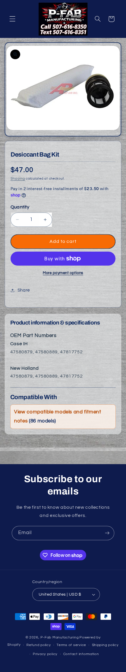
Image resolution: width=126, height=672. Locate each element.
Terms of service (71, 645)
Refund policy (38, 645)
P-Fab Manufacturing (59, 637)
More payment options (63, 273)
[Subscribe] (107, 533)
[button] (12, 19)
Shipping (18, 178)
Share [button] (24, 290)
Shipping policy (105, 645)
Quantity (20, 207)
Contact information (81, 654)
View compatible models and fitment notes (57, 416)
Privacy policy (45, 654)
